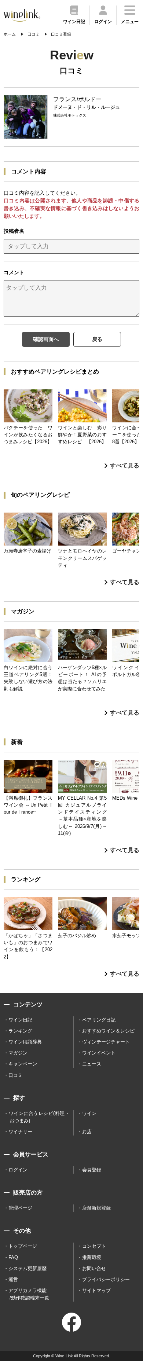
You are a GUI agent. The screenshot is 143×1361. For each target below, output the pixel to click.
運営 (13, 1279)
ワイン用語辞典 (25, 1042)
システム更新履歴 (27, 1268)
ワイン (89, 1113)
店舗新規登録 (96, 1208)
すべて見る (124, 465)
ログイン (17, 1170)
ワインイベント (98, 1053)
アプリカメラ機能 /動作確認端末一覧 (28, 1294)
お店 (87, 1131)
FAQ (13, 1257)
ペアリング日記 (98, 1020)
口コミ (15, 1075)
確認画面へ (46, 339)
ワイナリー (20, 1131)
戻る (97, 339)
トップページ (22, 1246)
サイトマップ (96, 1290)
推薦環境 (91, 1257)
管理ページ (20, 1208)
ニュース (91, 1064)
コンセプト (94, 1246)
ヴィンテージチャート (106, 1042)
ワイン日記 (20, 1020)
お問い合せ (94, 1268)
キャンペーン (22, 1064)
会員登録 (91, 1170)
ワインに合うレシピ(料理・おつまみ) (39, 1117)
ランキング (20, 1031)
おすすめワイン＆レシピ (108, 1031)
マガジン (17, 1053)
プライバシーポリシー (106, 1279)
